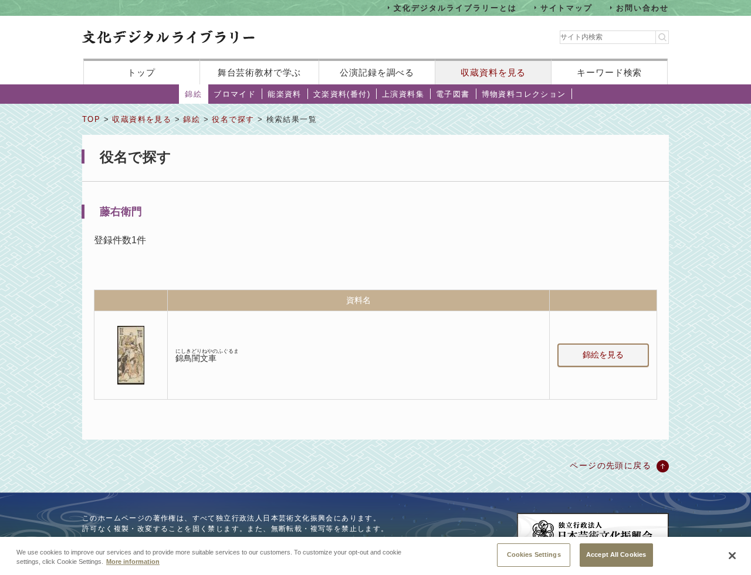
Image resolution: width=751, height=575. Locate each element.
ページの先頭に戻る (610, 465)
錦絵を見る (603, 354)
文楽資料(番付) (341, 94)
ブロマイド (235, 94)
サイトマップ (566, 7)
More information (133, 562)
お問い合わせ (642, 7)
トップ (141, 72)
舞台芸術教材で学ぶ (260, 72)
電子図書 (453, 94)
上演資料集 (403, 94)
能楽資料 (285, 94)
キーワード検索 (609, 72)
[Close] (732, 556)
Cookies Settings (534, 554)
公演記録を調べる (377, 72)
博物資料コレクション (524, 94)
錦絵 (193, 94)
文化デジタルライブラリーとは (455, 7)
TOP (91, 119)
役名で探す (233, 119)
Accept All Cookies (616, 554)
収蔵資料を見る (493, 72)
